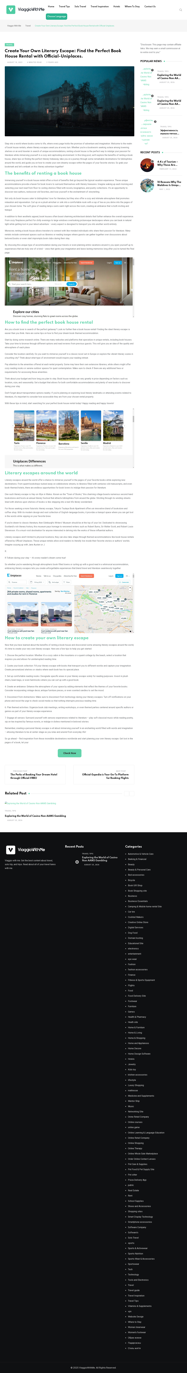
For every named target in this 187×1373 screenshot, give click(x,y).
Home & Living (135, 1032)
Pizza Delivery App (137, 1180)
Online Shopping (136, 1143)
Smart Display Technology (140, 1216)
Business (132, 896)
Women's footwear (137, 1332)
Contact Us (150, 7)
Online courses (135, 1122)
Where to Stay (132, 7)
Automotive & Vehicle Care (140, 854)
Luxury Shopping (136, 1085)
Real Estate (133, 1190)
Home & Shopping (136, 1038)
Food (130, 990)
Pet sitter (132, 1174)
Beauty (131, 864)
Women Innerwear (136, 1327)
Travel (131, 1285)
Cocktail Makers (135, 917)
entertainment (134, 953)
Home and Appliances (138, 1043)
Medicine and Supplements (141, 1096)
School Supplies (136, 1201)
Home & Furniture (136, 1027)
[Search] (180, 9)
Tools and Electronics (138, 1280)
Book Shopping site (137, 890)
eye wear (132, 959)
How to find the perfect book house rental (49, 322)
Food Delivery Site (137, 996)
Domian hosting (135, 938)
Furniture (132, 1006)
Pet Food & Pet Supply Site (141, 1169)
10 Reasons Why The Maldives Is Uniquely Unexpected (169, 185)
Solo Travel (80, 7)
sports (131, 1243)
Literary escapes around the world (41, 473)
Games (131, 1011)
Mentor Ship (134, 1101)
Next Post (121, 771)
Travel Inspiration (100, 7)
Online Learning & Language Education (146, 1132)
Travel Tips (64, 7)
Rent (130, 1195)
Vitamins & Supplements (140, 1306)
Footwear (132, 1001)
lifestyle (132, 1080)
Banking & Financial (137, 859)
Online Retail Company (138, 1138)
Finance (131, 975)
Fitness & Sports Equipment (141, 980)
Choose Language (56, 16)
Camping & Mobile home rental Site (145, 906)
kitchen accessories (137, 1074)
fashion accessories (138, 969)
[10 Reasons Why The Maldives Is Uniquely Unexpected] (147, 185)
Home (51, 7)
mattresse (133, 1090)
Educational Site (135, 943)
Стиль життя (134, 1348)
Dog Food (132, 933)
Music (131, 1106)
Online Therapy (135, 1148)
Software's (133, 1232)
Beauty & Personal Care (139, 869)
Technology (133, 1274)
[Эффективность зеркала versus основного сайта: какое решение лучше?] (148, 132)
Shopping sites (135, 1211)
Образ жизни (134, 1337)
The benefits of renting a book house (43, 173)
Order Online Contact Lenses (142, 1159)
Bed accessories (136, 875)
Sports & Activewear (138, 1248)
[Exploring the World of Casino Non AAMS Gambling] (147, 76)
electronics (133, 948)
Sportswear (133, 1264)
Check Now (69, 753)
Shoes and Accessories (139, 1206)
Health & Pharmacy (137, 1017)
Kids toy (132, 1069)
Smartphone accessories (140, 1222)
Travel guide (134, 1290)
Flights (131, 985)
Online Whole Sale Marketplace (143, 1153)
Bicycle (131, 880)
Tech (130, 1269)
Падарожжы (134, 1343)
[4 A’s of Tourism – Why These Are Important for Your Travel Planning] (147, 165)
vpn (129, 1311)
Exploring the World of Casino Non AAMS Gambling (35, 816)
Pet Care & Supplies (137, 1164)
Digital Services (135, 927)
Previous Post (20, 771)
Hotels (116, 7)
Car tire (131, 911)
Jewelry (132, 1064)
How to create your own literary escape (47, 638)
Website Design (135, 1316)
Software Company (137, 1227)
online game (134, 1127)
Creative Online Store (138, 922)
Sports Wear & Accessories (141, 1259)
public (131, 1185)
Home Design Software (139, 1053)
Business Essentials (138, 901)
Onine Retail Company (138, 1116)
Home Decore (134, 1048)
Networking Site (135, 1111)
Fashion (132, 964)
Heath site (133, 1022)
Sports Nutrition (135, 1253)
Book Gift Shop (135, 885)
